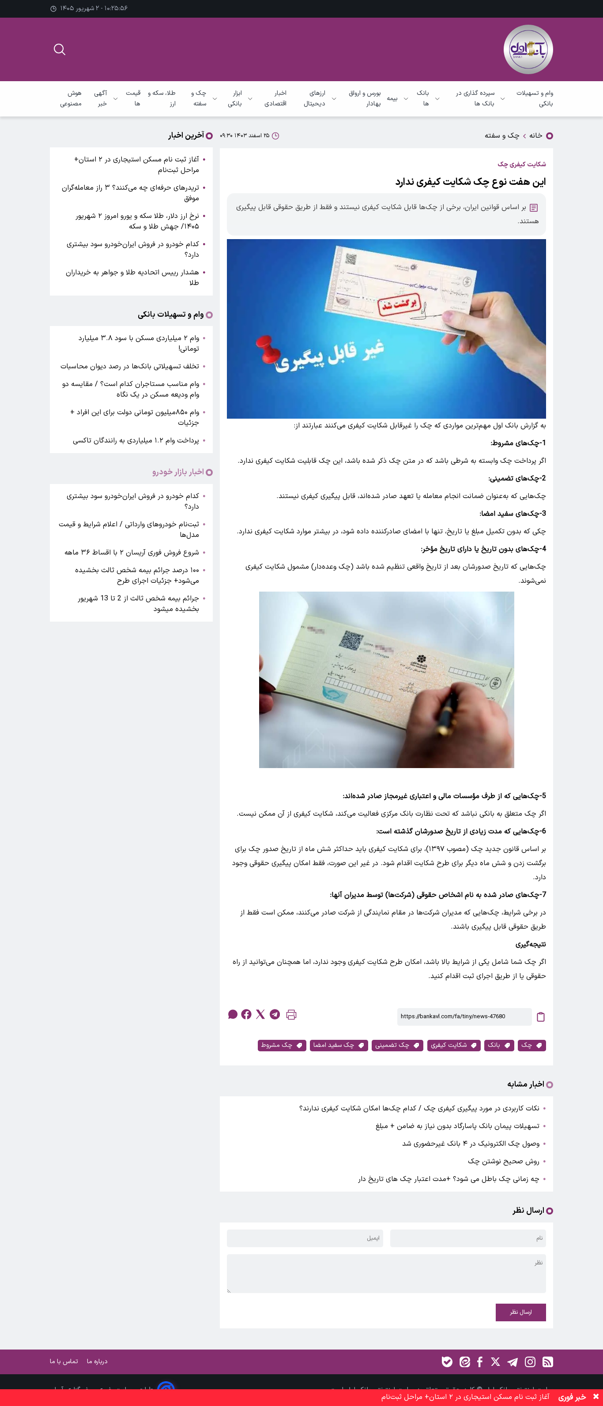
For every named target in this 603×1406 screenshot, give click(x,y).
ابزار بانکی (234, 99)
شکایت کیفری (449, 1045)
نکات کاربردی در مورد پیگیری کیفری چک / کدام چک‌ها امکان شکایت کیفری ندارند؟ (419, 1108)
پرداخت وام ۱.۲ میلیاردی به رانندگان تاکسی (136, 440)
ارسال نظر (521, 1312)
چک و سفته (198, 99)
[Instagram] (530, 1362)
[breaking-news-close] (596, 1397)
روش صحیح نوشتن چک (503, 1161)
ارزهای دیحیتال (314, 99)
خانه (536, 136)
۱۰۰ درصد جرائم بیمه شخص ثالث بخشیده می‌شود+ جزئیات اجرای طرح (137, 575)
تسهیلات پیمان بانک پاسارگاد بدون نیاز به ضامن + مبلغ (457, 1126)
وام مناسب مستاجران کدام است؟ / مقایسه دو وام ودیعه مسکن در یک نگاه (130, 389)
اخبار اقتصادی (275, 99)
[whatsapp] (232, 1014)
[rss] (548, 1362)
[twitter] (260, 1014)
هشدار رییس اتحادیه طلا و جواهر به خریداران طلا (132, 278)
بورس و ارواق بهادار (365, 99)
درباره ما (98, 1361)
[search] (59, 49)
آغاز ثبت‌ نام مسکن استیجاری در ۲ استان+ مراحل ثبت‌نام (136, 165)
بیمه (392, 98)
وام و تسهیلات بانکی (534, 99)
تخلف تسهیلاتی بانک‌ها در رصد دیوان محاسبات (129, 366)
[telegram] (274, 1014)
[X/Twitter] (495, 1362)
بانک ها (423, 99)
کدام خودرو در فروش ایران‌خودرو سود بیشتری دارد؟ (133, 249)
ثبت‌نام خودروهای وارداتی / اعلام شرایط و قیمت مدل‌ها (129, 529)
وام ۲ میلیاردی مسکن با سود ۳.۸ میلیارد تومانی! (139, 343)
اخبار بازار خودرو (178, 472)
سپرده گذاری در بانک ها (475, 99)
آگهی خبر (100, 99)
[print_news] (291, 1016)
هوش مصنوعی (71, 99)
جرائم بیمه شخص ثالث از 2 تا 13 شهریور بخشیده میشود (138, 604)
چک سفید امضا (333, 1045)
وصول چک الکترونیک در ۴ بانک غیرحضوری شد (470, 1144)
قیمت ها (133, 99)
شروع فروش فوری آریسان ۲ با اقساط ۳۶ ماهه (131, 552)
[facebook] (246, 1014)
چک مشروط (276, 1045)
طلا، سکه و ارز (162, 99)
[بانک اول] (528, 49)
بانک (494, 1045)
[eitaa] (465, 1362)
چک (526, 1045)
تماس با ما (65, 1361)
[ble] (447, 1362)
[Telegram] (512, 1362)
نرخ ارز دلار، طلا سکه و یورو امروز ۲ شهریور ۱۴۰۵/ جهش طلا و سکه (137, 221)
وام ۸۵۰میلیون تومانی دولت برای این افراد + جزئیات (134, 417)
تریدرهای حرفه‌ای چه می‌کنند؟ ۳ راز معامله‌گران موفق (130, 193)
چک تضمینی (392, 1045)
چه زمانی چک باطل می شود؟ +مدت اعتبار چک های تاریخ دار (448, 1179)
